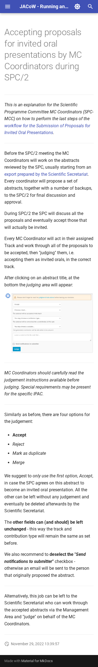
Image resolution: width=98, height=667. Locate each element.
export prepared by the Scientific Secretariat (46, 174)
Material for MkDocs (37, 661)
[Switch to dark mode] (77, 6)
